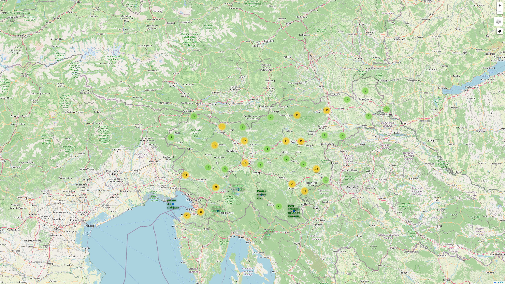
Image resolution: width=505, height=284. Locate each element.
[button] (269, 235)
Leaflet (500, 282)
